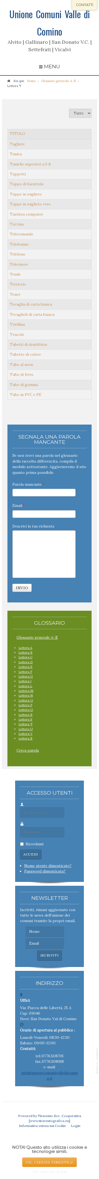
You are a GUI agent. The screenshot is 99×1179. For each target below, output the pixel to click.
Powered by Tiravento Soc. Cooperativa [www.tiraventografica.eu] (49, 1118)
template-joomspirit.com (98, 1060)
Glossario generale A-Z (37, 637)
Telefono (17, 254)
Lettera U (25, 729)
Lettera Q (25, 710)
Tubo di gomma (24, 384)
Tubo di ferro (22, 374)
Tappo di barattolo (27, 183)
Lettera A (25, 648)
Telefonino (19, 244)
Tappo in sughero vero (30, 204)
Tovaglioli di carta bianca (32, 314)
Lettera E (25, 667)
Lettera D (25, 662)
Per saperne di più (50, 1171)
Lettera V (25, 734)
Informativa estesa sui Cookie (42, 1126)
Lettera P (25, 705)
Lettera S (25, 719)
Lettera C (25, 657)
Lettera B (25, 652)
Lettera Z (25, 738)
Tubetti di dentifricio (28, 344)
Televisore (19, 264)
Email (17, 505)
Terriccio (18, 284)
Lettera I (24, 681)
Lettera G (25, 676)
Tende (15, 274)
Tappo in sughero (26, 194)
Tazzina (17, 224)
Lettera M (25, 691)
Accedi (30, 854)
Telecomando (21, 234)
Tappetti (18, 174)
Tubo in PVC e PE (25, 394)
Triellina (17, 324)
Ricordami (34, 843)
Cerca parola (27, 750)
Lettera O (25, 700)
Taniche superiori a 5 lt (30, 164)
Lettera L (25, 686)
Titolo (17, 133)
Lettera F (25, 672)
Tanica (16, 153)
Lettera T (25, 724)
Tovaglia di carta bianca (31, 304)
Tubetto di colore (25, 354)
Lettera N (25, 695)
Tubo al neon (21, 364)
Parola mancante (27, 484)
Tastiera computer (26, 214)
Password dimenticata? (44, 871)
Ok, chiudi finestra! (49, 1162)
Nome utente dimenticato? (48, 865)
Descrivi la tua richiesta (33, 526)
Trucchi (17, 334)
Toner (15, 294)
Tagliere (17, 144)
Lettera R (25, 715)
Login (75, 1126)
